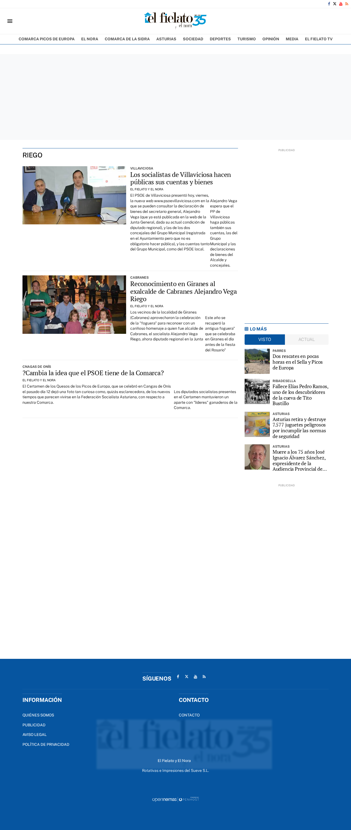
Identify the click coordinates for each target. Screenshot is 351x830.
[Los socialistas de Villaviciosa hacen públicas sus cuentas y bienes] (74, 195)
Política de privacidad (45, 744)
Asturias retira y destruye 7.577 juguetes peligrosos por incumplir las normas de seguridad (299, 427)
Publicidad (34, 725)
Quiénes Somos (38, 715)
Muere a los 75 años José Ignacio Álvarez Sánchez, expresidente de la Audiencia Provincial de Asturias (299, 460)
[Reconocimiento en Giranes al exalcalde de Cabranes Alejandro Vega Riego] (74, 304)
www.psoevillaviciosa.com (177, 201)
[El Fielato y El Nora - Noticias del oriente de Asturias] (175, 21)
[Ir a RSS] (346, 4)
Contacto (189, 715)
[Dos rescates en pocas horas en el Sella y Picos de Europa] (257, 361)
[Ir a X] (334, 4)
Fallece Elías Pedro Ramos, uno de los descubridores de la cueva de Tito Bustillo (300, 394)
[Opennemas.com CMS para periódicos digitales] (175, 799)
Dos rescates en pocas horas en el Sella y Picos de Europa (298, 361)
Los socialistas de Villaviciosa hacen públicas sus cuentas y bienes (180, 178)
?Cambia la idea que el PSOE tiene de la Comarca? (92, 372)
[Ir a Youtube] (340, 4)
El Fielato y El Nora (146, 189)
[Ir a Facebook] (329, 4)
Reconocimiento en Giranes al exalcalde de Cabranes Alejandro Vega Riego (183, 291)
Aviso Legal (34, 734)
